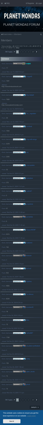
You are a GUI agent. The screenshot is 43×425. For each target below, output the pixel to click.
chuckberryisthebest (33, 346)
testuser (29, 255)
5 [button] (28, 52)
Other (18, 48)
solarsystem (30, 165)
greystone (29, 204)
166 (7, 247)
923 (7, 273)
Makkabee (29, 178)
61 (7, 208)
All (13, 46)
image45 (29, 76)
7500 (7, 99)
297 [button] (33, 52)
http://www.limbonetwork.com (12, 86)
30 (7, 118)
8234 (7, 299)
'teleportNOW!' (31, 230)
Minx (27, 320)
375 (7, 182)
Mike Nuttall (30, 95)
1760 (7, 337)
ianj (27, 152)
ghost (28, 384)
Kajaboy (29, 281)
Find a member (6, 46)
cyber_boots (30, 372)
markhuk (29, 126)
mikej (28, 359)
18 (7, 311)
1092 (7, 131)
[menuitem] (7, 3)
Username (5, 59)
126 (7, 363)
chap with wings (31, 139)
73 (7, 324)
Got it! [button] (11, 421)
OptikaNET (29, 333)
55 (7, 170)
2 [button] (20, 52)
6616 (7, 234)
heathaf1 (29, 191)
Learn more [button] (31, 416)
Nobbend (29, 243)
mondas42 (29, 307)
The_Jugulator (31, 113)
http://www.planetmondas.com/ (12, 105)
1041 (7, 81)
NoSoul (28, 268)
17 (7, 68)
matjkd (28, 63)
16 (7, 376)
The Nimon (29, 294)
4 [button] (25, 52)
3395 (7, 157)
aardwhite (29, 217)
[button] (14, 52)
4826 (7, 286)
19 (7, 389)
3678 (7, 144)
